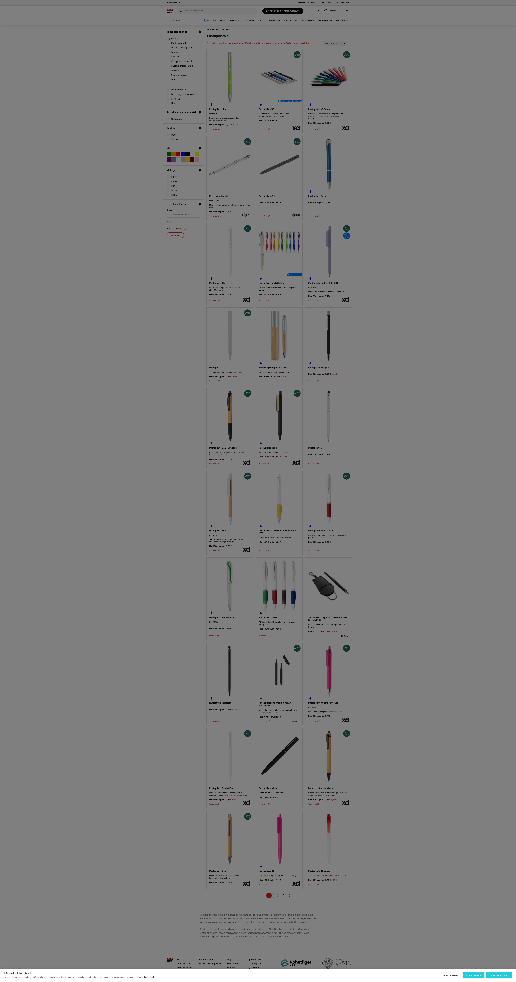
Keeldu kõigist (473, 975)
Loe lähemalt (149, 977)
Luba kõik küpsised (498, 975)
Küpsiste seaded (451, 975)
